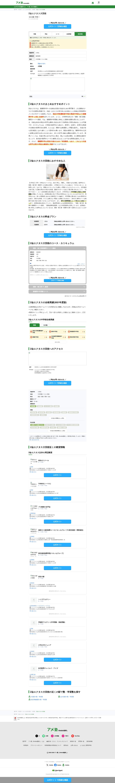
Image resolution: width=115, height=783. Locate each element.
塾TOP (15, 9)
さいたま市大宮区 (27, 9)
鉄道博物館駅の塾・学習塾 (39, 699)
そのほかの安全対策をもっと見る (57, 430)
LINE (47, 736)
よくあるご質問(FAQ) (86, 745)
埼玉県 (19, 9)
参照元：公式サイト (81, 264)
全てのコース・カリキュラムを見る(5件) (75, 296)
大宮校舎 (32, 583)
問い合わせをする (34, 440)
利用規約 (25, 745)
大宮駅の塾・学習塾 (37, 697)
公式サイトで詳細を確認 (57, 26)
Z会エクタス (41, 63)
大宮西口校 (32, 674)
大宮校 (31, 467)
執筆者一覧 (73, 741)
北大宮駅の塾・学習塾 (67, 697)
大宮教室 (32, 536)
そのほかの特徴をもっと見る (57, 418)
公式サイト (57, 475)
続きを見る (57, 342)
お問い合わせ (74, 745)
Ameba (51, 765)
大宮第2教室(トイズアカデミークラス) (40, 605)
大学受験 (56, 736)
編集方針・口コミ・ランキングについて (57, 741)
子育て (67, 736)
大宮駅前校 (32, 513)
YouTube (77, 736)
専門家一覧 (81, 741)
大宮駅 (33, 9)
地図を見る (33, 472)
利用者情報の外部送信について (53, 745)
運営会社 (66, 745)
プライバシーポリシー (36, 745)
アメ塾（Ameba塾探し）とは (36, 741)
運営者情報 (89, 741)
